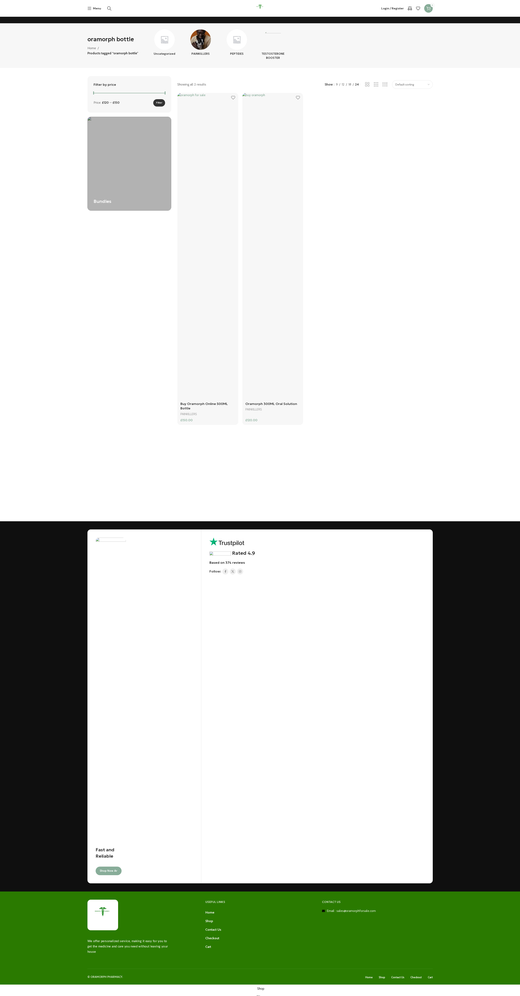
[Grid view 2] (367, 85)
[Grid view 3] (376, 85)
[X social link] (233, 571)
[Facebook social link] (225, 571)
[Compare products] (410, 8)
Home (91, 48)
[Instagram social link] (240, 571)
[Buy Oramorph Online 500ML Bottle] (207, 246)
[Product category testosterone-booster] (273, 45)
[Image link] (102, 915)
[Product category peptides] (237, 43)
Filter (159, 102)
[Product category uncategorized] (164, 43)
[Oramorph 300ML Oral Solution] (272, 246)
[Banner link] (129, 164)
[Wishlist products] (418, 8)
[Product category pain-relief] (201, 43)
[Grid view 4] (385, 85)
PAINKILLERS (188, 414)
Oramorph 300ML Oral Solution (271, 404)
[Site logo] (260, 8)
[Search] (109, 8)
